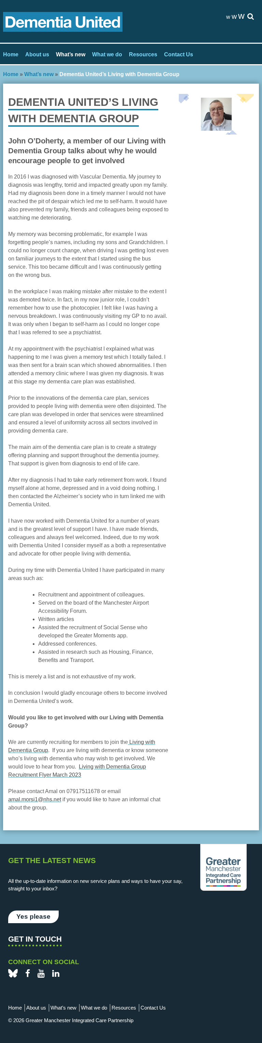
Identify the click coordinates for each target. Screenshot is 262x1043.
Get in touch (35, 939)
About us (37, 54)
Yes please (33, 916)
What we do (107, 54)
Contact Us (178, 54)
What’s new (70, 54)
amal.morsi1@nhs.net (34, 799)
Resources (143, 54)
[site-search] (250, 17)
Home (10, 54)
